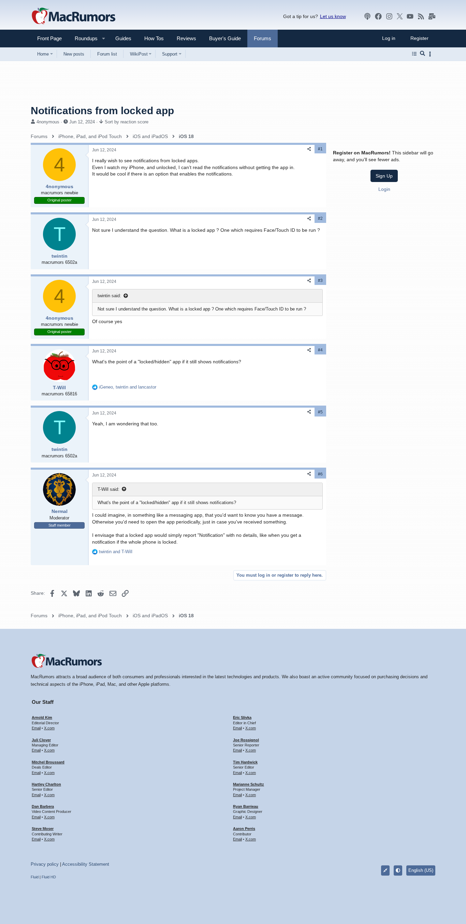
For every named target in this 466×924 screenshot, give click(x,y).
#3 (320, 280)
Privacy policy (45, 864)
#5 (320, 412)
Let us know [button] (333, 16)
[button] (83, 38)
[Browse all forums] (414, 54)
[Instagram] (389, 16)
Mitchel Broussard (48, 762)
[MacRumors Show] (367, 16)
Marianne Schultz (248, 784)
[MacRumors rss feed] (421, 16)
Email (36, 728)
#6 (320, 474)
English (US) (420, 870)
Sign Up (384, 175)
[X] (400, 16)
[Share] (309, 149)
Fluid (35, 877)
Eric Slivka (242, 717)
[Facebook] (378, 16)
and (115, 551)
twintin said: (109, 295)
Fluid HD (49, 877)
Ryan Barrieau (245, 806)
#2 (320, 218)
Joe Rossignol (246, 740)
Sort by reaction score (126, 121)
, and (127, 387)
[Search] (422, 54)
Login (384, 189)
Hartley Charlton (46, 784)
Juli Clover (41, 740)
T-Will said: (108, 489)
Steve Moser (43, 829)
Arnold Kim (42, 717)
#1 (320, 149)
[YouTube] (410, 16)
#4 (320, 350)
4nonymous (48, 121)
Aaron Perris (244, 829)
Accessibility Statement (85, 864)
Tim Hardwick (245, 762)
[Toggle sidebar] (431, 54)
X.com (49, 728)
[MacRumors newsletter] (431, 16)
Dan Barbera (43, 806)
